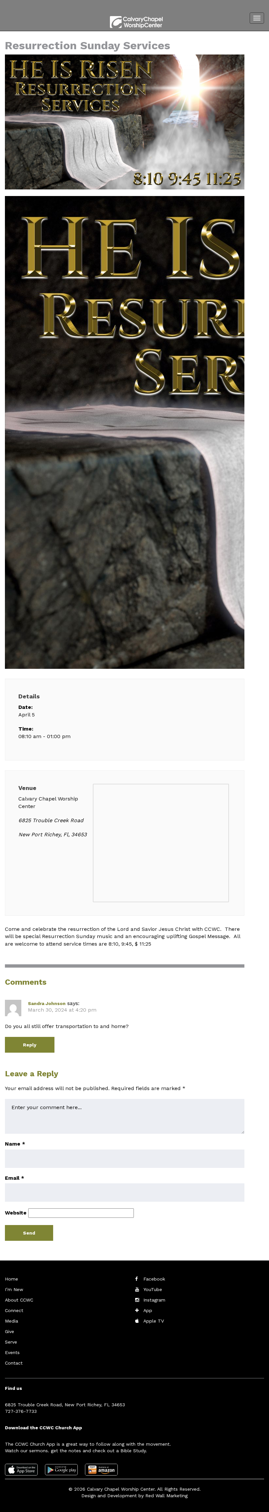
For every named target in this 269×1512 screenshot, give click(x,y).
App (147, 1310)
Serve (11, 1342)
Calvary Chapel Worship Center (121, 1489)
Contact (14, 1363)
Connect (14, 1310)
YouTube (152, 1289)
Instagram (154, 1300)
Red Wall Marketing (166, 1495)
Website (16, 1213)
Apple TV (153, 1321)
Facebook (154, 1279)
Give (9, 1331)
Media (11, 1321)
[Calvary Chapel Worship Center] (130, 21)
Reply (29, 1044)
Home (11, 1279)
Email (14, 1178)
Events (12, 1352)
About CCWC (19, 1300)
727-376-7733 (21, 1411)
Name (15, 1144)
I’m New (14, 1289)
